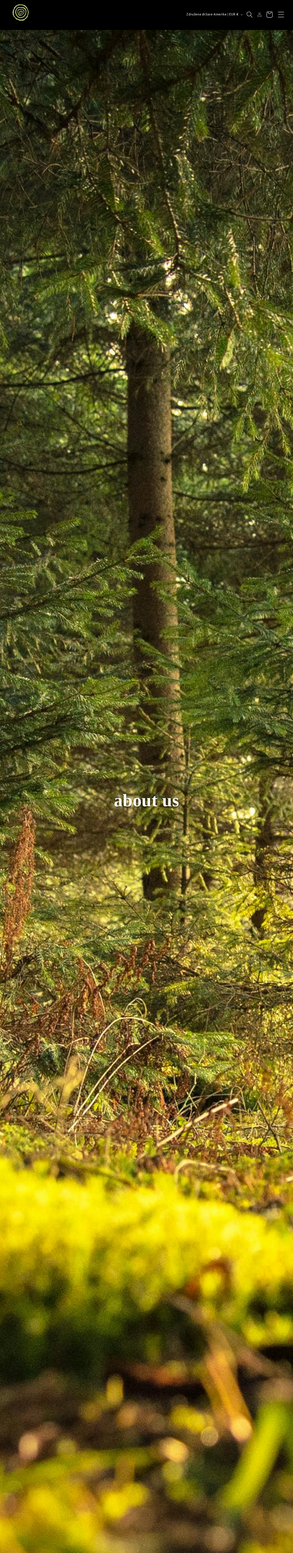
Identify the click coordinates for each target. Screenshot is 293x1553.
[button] (281, 14)
